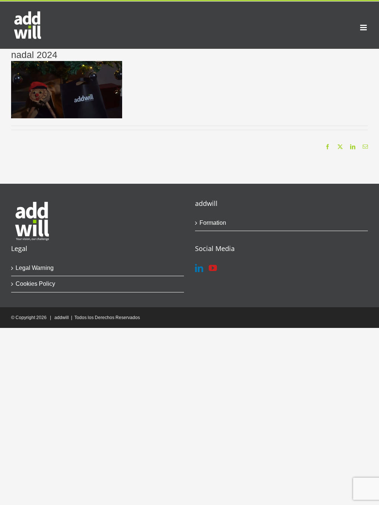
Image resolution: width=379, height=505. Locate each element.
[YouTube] (213, 268)
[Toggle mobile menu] (364, 27)
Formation (212, 223)
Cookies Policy (35, 284)
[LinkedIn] (199, 268)
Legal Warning (35, 268)
